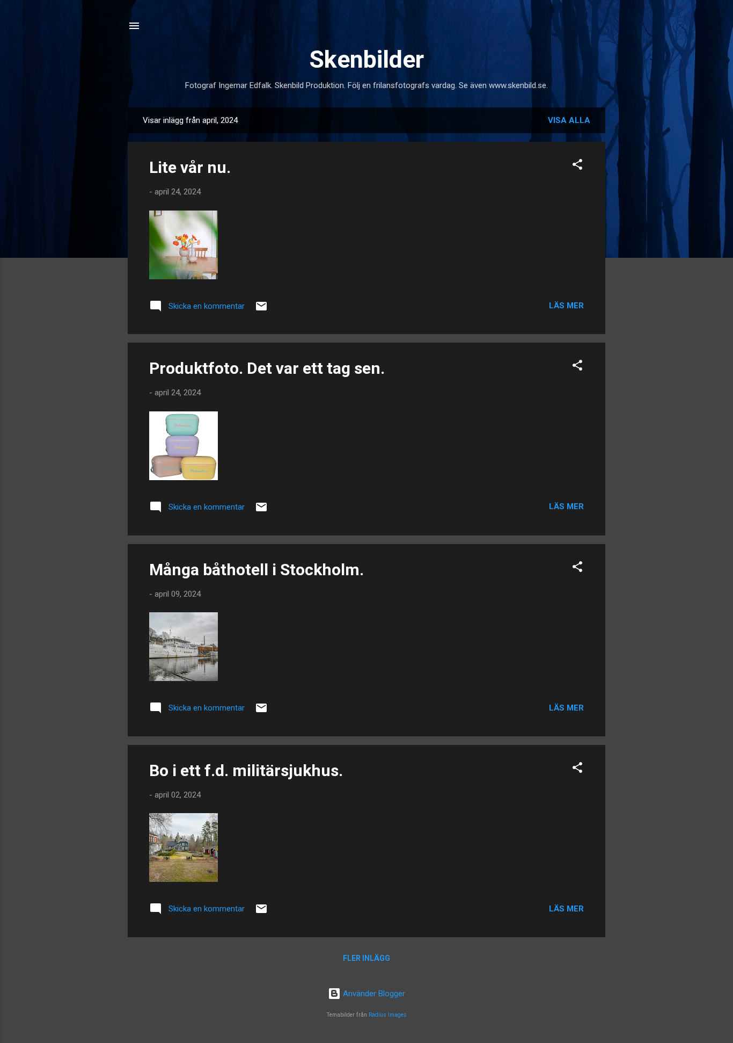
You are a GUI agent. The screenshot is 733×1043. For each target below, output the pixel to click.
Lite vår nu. (190, 167)
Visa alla (569, 120)
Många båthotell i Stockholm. (256, 569)
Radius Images (388, 1014)
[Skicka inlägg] (261, 310)
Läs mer (566, 305)
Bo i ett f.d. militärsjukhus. (246, 770)
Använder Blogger (373, 993)
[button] (577, 166)
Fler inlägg (366, 958)
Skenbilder (366, 59)
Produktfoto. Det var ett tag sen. (267, 368)
